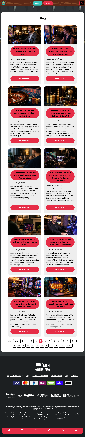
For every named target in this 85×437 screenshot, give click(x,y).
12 (72, 341)
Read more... (24, 78)
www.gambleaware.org (49, 407)
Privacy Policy (56, 376)
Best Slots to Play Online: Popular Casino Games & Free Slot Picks (24, 304)
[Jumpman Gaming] (42, 370)
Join (48, 3)
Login (37, 3)
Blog (66, 376)
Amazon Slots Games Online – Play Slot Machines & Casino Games (60, 51)
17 (28, 345)
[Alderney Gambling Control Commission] (71, 395)
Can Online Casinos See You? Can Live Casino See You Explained (24, 175)
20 (42, 345)
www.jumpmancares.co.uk (69, 407)
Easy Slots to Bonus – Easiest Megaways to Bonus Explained (60, 304)
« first (9, 341)
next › (62, 345)
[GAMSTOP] (29, 395)
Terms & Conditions (40, 376)
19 (37, 345)
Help (27, 376)
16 (23, 345)
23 (56, 345)
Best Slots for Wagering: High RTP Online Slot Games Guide (24, 242)
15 (19, 345)
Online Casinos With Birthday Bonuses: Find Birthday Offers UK (60, 113)
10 (63, 341)
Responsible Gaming (15, 376)
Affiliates (74, 376)
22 (51, 345)
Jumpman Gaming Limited (34, 413)
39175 (40, 415)
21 (46, 345)
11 (67, 341)
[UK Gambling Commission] (42, 395)
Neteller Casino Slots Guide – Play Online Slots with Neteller (25, 51)
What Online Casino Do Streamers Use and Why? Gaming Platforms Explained (60, 176)
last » (69, 345)
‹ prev (16, 341)
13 (77, 341)
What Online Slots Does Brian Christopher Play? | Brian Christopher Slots (60, 242)
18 (32, 345)
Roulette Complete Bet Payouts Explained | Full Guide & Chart (24, 113)
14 (14, 345)
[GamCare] (11, 395)
